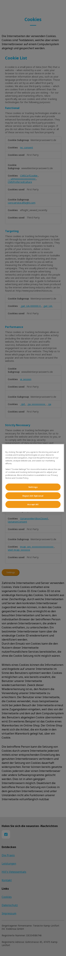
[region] (33, 478)
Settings (33, 487)
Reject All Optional (33, 495)
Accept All (33, 504)
